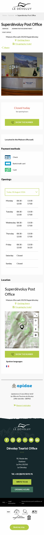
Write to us (22, 482)
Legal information (11, 502)
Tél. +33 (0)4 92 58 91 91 (22, 474)
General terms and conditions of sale (32, 502)
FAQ (3, 502)
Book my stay (19, 527)
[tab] (19, 192)
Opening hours (22, 489)
